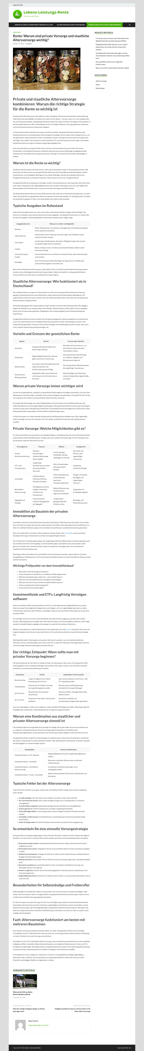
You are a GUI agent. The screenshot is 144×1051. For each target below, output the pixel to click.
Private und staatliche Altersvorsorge (104, 25)
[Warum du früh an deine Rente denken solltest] (25, 990)
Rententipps (17, 32)
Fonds (68, 629)
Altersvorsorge (101, 81)
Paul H (29, 44)
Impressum (121, 1048)
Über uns (128, 1048)
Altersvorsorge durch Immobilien (71, 25)
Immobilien (69, 533)
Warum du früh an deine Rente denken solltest (34, 25)
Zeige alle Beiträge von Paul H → (39, 1025)
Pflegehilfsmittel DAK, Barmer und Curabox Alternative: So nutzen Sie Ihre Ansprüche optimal (111, 46)
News (98, 85)
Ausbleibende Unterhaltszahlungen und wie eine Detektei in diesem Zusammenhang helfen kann (112, 55)
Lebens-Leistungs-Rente (46, 12)
